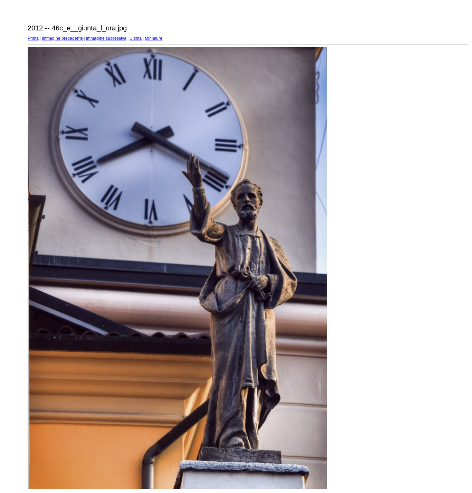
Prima (33, 38)
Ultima (136, 38)
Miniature (153, 38)
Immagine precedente (62, 38)
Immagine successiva (106, 38)
